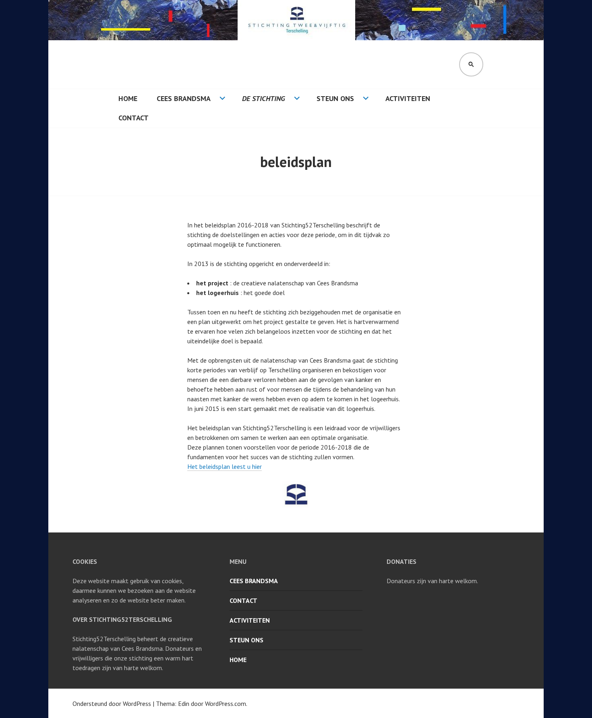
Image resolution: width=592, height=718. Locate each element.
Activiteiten (407, 98)
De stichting (263, 98)
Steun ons (335, 98)
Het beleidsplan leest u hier (224, 466)
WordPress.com (225, 703)
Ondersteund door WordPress (111, 703)
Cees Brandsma (184, 98)
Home (127, 98)
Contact (133, 117)
